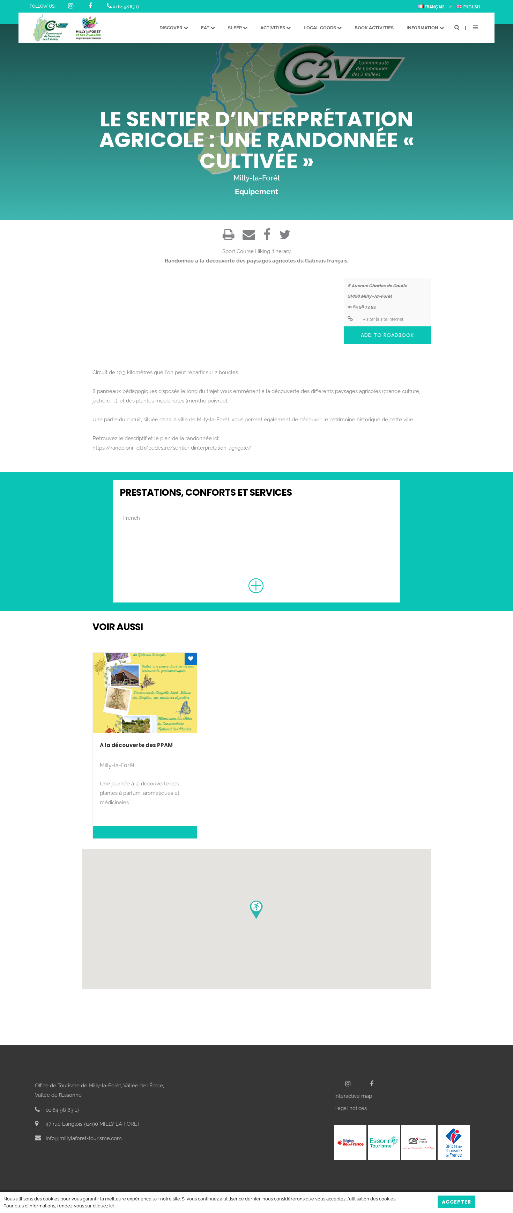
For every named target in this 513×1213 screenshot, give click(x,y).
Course (245, 251)
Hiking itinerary (273, 251)
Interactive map (353, 1096)
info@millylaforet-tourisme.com (83, 1138)
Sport (228, 251)
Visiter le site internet (382, 319)
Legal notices (350, 1108)
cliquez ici (103, 1205)
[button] (256, 910)
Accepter (456, 1201)
